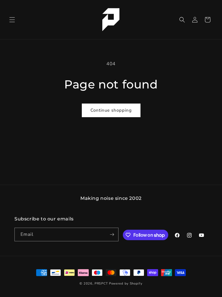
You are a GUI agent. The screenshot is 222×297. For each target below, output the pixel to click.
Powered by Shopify (126, 283)
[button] (12, 19)
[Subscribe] (112, 234)
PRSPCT (102, 283)
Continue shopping (111, 110)
